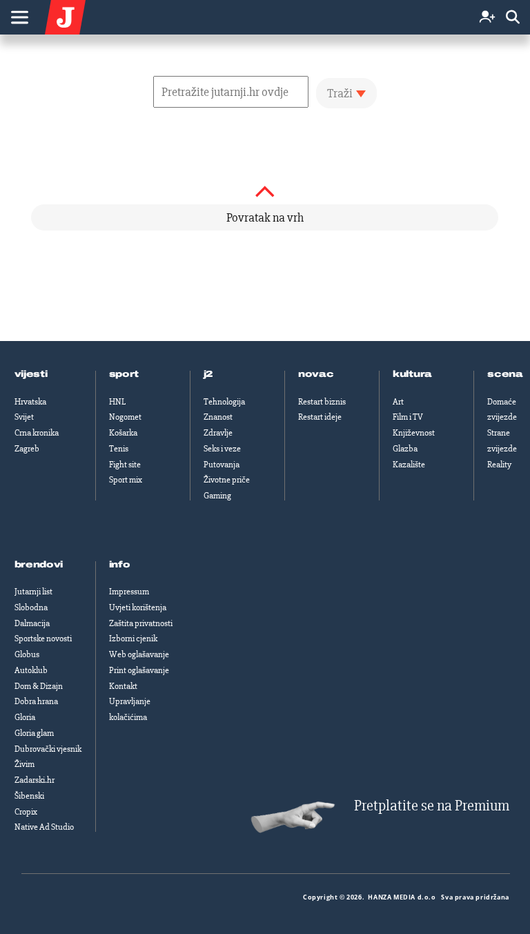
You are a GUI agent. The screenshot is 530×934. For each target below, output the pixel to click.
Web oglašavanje (139, 654)
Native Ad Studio (44, 827)
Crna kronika (36, 432)
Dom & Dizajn (38, 686)
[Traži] (512, 17)
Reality (499, 464)
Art (398, 401)
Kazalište (409, 464)
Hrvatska (30, 401)
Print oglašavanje (139, 670)
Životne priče (227, 479)
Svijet (24, 416)
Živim (24, 764)
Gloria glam (34, 733)
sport (124, 374)
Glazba (405, 448)
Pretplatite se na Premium (431, 806)
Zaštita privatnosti (141, 623)
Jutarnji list (33, 591)
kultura (412, 374)
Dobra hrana (36, 701)
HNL (117, 401)
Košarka (123, 432)
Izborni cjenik (133, 638)
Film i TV (408, 416)
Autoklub (31, 670)
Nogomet (125, 416)
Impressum (129, 591)
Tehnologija (224, 401)
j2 (208, 374)
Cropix (25, 811)
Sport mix (125, 479)
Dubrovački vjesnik (47, 749)
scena (505, 374)
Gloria (24, 717)
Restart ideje (320, 416)
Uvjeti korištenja (137, 607)
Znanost (218, 416)
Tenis (118, 448)
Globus (26, 654)
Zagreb (26, 448)
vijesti (31, 374)
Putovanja (221, 464)
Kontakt (123, 686)
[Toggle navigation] (19, 17)
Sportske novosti (43, 638)
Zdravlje (218, 432)
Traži (340, 93)
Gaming (217, 495)
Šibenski (29, 795)
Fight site (125, 464)
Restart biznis (322, 401)
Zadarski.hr (34, 780)
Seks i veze (222, 448)
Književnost (414, 432)
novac (316, 374)
